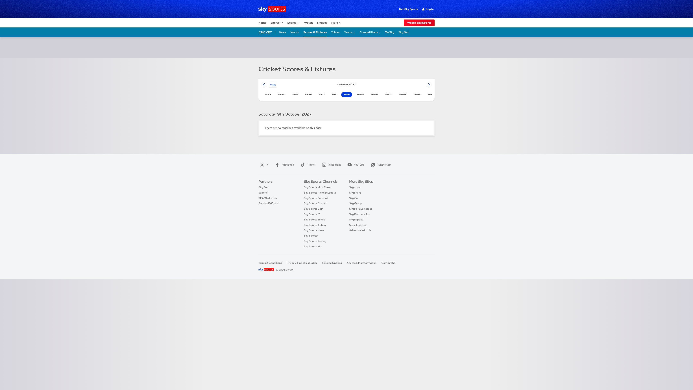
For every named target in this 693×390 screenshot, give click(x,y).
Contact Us (388, 263)
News (282, 32)
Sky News (355, 192)
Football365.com (268, 203)
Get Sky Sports (408, 9)
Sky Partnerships (359, 214)
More (334, 22)
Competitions (368, 32)
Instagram (334, 164)
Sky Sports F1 (312, 214)
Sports (275, 22)
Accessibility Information (361, 263)
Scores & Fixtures (315, 32)
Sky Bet (322, 22)
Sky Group (355, 203)
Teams (348, 32)
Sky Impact (356, 219)
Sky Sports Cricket (315, 203)
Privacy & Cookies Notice (302, 263)
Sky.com (354, 187)
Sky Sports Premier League (320, 192)
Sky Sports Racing (315, 241)
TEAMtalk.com (267, 198)
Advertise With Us (360, 230)
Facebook (288, 164)
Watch (308, 22)
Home (262, 22)
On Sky (389, 32)
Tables (335, 32)
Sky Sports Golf (313, 208)
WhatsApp (384, 164)
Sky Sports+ (311, 235)
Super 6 (263, 192)
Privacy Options (332, 263)
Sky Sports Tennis (314, 219)
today (273, 85)
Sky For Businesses (360, 208)
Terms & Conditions (270, 263)
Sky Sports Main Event (317, 187)
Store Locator (357, 225)
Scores (291, 22)
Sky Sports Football (316, 198)
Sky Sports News (314, 230)
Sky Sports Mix (313, 246)
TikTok (311, 164)
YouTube (359, 164)
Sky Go (353, 198)
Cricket (265, 32)
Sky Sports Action (315, 225)
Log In (430, 9)
